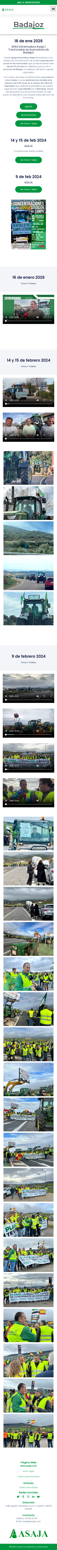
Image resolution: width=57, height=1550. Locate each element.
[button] (53, 8)
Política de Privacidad (28, 1476)
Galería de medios (28, 1487)
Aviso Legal (28, 1471)
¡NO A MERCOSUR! (28, 2)
